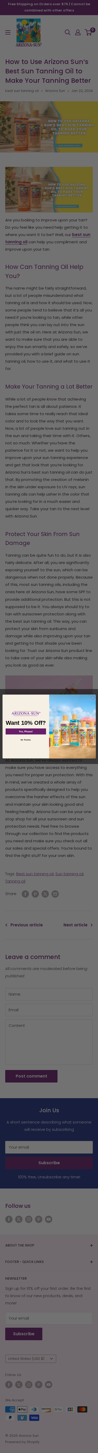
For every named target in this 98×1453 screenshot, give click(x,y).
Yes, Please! (26, 731)
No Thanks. (25, 740)
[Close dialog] (92, 698)
